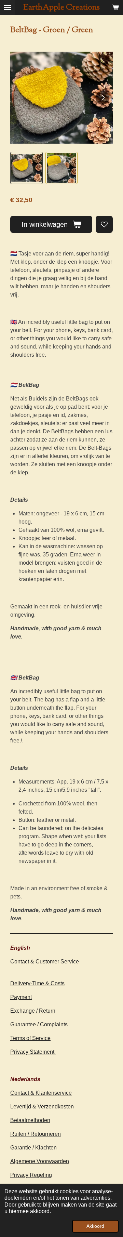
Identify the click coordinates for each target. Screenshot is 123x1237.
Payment (21, 997)
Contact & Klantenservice (41, 1093)
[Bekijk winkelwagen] (115, 7)
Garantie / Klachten (33, 1147)
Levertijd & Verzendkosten (42, 1106)
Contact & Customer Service (45, 961)
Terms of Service (30, 1038)
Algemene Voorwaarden (39, 1161)
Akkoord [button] (95, 1226)
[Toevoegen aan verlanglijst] (104, 224)
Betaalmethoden (30, 1120)
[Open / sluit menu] (7, 7)
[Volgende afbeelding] (102, 98)
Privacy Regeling (31, 1175)
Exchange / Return (32, 1011)
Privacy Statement (33, 1052)
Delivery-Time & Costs (37, 983)
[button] (26, 168)
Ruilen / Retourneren (35, 1134)
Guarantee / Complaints (39, 1024)
